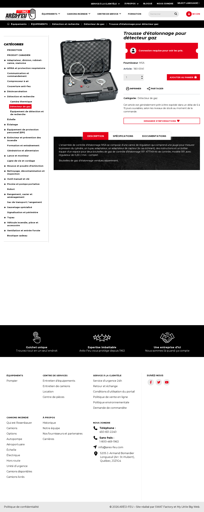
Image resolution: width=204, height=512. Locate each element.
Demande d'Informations (160, 121)
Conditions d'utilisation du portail (114, 391)
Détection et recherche (65, 24)
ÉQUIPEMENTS (39, 24)
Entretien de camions (56, 386)
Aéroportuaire (16, 444)
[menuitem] (20, 14)
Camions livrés (15, 476)
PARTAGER (156, 88)
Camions (12, 428)
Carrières (48, 439)
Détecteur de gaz (94, 24)
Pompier (12, 380)
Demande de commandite (110, 407)
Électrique (13, 455)
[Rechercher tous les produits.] (176, 14)
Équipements (18, 24)
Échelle (11, 449)
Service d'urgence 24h (107, 380)
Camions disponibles (19, 471)
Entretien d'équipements (59, 380)
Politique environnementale (111, 402)
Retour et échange (105, 386)
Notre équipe (51, 428)
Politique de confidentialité (21, 506)
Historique (49, 422)
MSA (141, 62)
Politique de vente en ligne (110, 397)
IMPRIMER (135, 88)
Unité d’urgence (17, 466)
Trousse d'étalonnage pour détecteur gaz (133, 24)
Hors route (13, 460)
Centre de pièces (53, 397)
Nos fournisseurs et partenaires (62, 433)
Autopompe (14, 439)
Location (48, 391)
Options (12, 433)
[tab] (95, 136)
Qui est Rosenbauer (19, 422)
